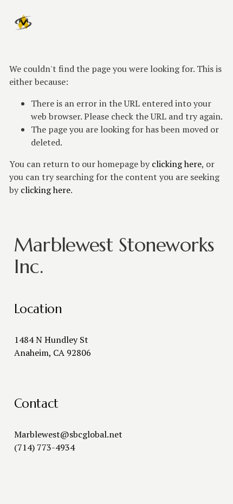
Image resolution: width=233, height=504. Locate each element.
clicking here (177, 164)
